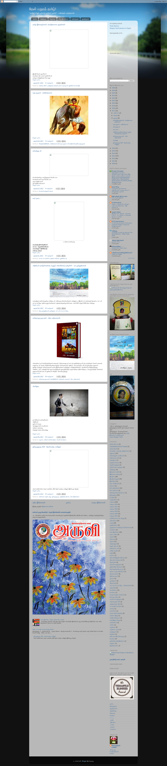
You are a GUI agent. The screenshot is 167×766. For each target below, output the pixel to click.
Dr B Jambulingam (118, 221)
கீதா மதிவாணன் (75, 379)
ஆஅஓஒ (36, 386)
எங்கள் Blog (115, 187)
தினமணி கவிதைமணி (116, 560)
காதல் (111, 523)
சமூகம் (41, 440)
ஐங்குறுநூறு (55, 496)
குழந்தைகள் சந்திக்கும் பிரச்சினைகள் (120, 527)
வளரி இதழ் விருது (115, 620)
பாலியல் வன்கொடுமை (50, 440)
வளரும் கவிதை (116, 212)
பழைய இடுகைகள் (98, 503)
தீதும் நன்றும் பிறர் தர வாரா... (120, 196)
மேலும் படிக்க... (37, 80)
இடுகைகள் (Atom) (47, 506)
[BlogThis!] (59, 83)
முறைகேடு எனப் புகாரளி (117, 659)
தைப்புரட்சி (65, 85)
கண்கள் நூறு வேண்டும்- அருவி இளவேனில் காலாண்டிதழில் (52, 512)
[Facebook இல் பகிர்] (63, 83)
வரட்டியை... (37, 198)
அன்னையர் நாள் (114, 458)
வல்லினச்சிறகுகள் (115, 618)
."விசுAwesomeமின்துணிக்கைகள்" (122, 252)
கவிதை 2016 (114, 504)
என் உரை (112, 486)
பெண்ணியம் (113, 590)
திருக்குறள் (113, 562)
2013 (113, 156)
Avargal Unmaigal (117, 171)
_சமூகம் (112, 727)
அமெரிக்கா (113, 460)
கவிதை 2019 (114, 511)
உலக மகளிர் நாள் (114, 483)
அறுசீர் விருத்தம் (114, 465)
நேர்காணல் (113, 583)
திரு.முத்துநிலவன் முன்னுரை (47, 311)
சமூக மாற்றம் (113, 534)
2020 (113, 103)
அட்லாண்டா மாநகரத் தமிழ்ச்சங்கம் (119, 451)
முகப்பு (35, 19)
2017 (113, 111)
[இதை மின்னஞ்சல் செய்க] (57, 83)
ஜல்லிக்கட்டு (63, 258)
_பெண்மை (113, 729)
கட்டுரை (112, 497)
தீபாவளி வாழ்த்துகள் (115, 564)
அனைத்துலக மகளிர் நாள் (117, 455)
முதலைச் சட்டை (116, 242)
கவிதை (112, 502)
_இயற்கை (113, 722)
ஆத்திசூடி (43, 19)
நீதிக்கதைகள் (114, 576)
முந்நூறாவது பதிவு (115, 604)
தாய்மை (112, 555)
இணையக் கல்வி (114, 472)
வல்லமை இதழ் (114, 615)
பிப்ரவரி (115, 115)
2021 (113, 100)
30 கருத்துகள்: (49, 308)
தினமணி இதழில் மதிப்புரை (117, 557)
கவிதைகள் (75, 19)
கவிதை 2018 (114, 509)
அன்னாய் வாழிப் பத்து (45, 496)
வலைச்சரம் (113, 611)
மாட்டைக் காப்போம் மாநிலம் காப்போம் (49, 258)
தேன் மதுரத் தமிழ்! (42, 9)
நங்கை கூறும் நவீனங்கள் (117, 571)
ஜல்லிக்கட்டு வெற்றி (74, 85)
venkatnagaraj (116, 202)
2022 (113, 98)
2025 (113, 90)
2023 (113, 95)
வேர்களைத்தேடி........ (118, 246)
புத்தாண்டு (113, 588)
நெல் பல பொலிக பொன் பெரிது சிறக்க (43, 629)
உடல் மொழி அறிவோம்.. (118, 198)
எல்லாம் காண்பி (131, 258)
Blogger (84, 761)
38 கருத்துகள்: (49, 376)
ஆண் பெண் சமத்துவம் (116, 467)
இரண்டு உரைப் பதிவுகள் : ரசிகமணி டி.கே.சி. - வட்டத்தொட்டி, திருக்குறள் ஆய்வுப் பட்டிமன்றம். (121, 215)
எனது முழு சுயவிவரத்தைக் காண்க (114, 751)
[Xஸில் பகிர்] (61, 83)
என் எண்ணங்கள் (114, 488)
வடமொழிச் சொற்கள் (116, 606)
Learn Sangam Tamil (116, 437)
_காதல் (112, 724)
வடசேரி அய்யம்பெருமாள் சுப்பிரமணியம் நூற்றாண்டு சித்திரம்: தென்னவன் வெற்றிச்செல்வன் (122, 224)
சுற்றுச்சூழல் (113, 544)
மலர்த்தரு (114, 231)
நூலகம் (112, 578)
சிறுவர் (112, 541)
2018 (113, 108)
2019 (113, 105)
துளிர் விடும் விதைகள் (116, 567)
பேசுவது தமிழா (114, 597)
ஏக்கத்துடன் (37, 151)
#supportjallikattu (44, 144)
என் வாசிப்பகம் (114, 490)
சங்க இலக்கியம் (63, 19)
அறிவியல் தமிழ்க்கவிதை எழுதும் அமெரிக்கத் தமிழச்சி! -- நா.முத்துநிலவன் (59, 266)
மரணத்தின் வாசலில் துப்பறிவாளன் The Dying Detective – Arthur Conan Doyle (122, 234)
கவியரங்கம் (113, 520)
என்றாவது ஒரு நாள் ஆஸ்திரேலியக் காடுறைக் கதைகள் (54, 379)
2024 (113, 93)
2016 (113, 148)
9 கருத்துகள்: (49, 188)
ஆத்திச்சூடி (113, 711)
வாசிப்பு (112, 625)
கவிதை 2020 (114, 513)
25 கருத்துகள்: (49, 494)
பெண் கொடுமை (61, 440)
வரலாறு (112, 608)
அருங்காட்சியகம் (114, 462)
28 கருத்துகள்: (49, 437)
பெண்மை (112, 592)
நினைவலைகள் (114, 574)
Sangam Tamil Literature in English (120, 28)
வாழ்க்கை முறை (114, 629)
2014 (113, 153)
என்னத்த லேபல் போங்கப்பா (117, 493)
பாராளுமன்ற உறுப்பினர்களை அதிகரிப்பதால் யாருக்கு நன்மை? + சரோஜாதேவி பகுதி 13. (121, 190)
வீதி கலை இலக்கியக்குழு (117, 636)
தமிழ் (111, 553)
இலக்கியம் (113, 481)
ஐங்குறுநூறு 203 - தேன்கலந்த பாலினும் (47, 447)
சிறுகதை (52, 19)
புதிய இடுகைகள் (39, 503)
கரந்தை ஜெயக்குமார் (118, 240)
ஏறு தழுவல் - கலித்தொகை (42, 93)
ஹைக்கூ (112, 643)
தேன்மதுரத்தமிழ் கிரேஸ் (116, 746)
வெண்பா (112, 638)
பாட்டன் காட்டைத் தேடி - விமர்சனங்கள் (120, 585)
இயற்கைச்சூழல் (114, 479)
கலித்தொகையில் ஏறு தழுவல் (58, 144)
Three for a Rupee (117, 254)
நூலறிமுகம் (85, 19)
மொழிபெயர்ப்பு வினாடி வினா (119, 248)
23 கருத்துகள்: (49, 256)
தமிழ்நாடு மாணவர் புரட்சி (54, 85)
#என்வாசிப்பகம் (114, 444)
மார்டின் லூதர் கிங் (115, 601)
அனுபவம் (112, 453)
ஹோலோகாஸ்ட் (114, 645)
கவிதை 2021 (114, 516)
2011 (113, 161)
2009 (113, 163)
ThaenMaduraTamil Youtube (118, 446)
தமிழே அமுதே (114, 550)
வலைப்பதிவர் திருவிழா (116, 613)
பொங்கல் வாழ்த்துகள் (116, 599)
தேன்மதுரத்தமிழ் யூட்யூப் (116, 569)
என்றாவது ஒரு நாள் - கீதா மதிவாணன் (46, 318)
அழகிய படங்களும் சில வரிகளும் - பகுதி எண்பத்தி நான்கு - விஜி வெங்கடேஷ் (121, 205)
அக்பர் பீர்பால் (113, 449)
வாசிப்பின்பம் (113, 622)
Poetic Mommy (114, 26)
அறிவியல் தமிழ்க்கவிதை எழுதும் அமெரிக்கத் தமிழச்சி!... (122, 132)
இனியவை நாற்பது (115, 474)
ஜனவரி (115, 118)
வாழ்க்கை (112, 627)
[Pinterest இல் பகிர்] (65, 83)
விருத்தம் (112, 634)
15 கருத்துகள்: (49, 141)
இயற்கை (112, 476)
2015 (113, 151)
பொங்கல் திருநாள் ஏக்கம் (46, 191)
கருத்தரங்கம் (113, 499)
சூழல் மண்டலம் (114, 546)
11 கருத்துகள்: (49, 83)
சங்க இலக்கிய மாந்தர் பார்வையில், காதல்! (52, 619)
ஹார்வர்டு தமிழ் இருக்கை (117, 641)
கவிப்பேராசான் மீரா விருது (117, 518)
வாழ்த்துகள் (113, 632)
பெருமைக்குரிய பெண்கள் (117, 595)
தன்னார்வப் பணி (114, 548)
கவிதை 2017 (43, 85)
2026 (113, 88)
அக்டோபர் (116, 113)
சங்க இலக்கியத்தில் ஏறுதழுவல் (76, 144)
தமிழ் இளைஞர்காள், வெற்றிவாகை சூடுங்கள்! (49, 25)
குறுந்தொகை (114, 525)
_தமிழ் (111, 720)
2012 (113, 158)
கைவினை (113, 530)
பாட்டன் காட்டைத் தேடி (62, 311)
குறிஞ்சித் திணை (64, 496)
